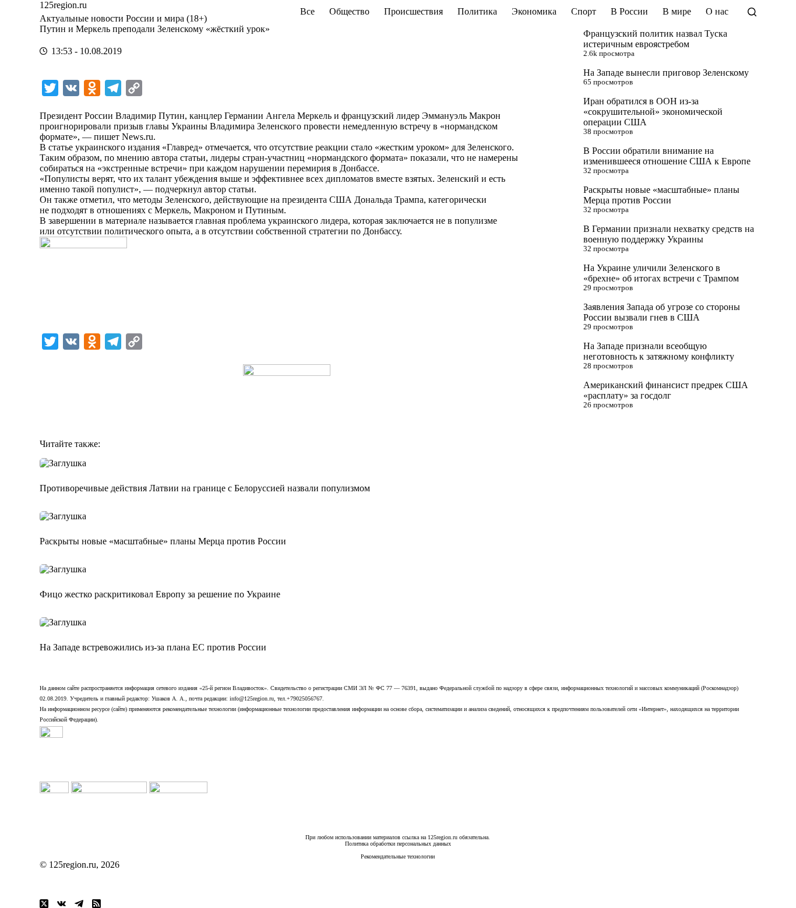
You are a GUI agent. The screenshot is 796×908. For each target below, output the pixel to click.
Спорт (583, 11)
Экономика (534, 11)
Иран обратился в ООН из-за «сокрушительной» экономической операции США (653, 111)
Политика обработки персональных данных (398, 843)
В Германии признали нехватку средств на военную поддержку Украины (668, 234)
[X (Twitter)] (44, 903)
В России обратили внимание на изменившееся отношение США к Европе (667, 156)
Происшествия (413, 11)
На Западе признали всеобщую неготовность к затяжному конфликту (658, 351)
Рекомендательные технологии (398, 856)
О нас (717, 11)
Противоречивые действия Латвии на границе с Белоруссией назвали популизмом (205, 488)
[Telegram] (79, 903)
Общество (349, 11)
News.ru (137, 137)
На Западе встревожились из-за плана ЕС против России (153, 647)
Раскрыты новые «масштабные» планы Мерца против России (661, 195)
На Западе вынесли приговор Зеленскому (666, 73)
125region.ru (63, 5)
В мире (677, 11)
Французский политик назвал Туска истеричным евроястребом (655, 39)
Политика (477, 11)
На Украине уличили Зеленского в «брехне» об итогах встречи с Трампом (661, 273)
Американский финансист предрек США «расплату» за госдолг (665, 390)
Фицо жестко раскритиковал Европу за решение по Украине (160, 594)
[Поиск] (752, 12)
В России (629, 11)
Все (307, 11)
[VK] (61, 903)
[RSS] (96, 903)
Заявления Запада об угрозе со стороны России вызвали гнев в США (661, 312)
